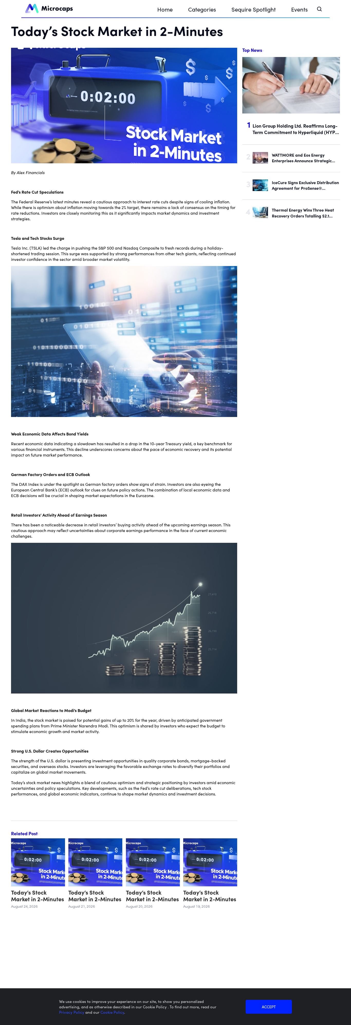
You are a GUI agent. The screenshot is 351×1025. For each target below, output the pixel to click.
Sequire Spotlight (254, 9)
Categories (202, 9)
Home (165, 9)
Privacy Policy (72, 1012)
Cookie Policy (112, 1012)
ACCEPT (269, 1006)
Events (299, 9)
